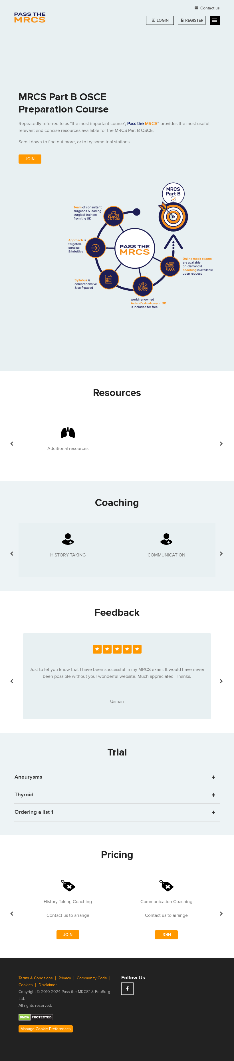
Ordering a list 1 (34, 812)
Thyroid (24, 794)
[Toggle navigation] (215, 20)
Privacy (65, 978)
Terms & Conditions (36, 978)
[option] (68, 440)
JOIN (30, 158)
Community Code (92, 978)
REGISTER (191, 20)
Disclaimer (48, 984)
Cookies (26, 984)
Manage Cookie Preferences (46, 1028)
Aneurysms (28, 777)
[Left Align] (97, 649)
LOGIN (160, 20)
